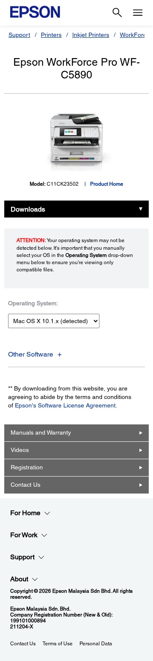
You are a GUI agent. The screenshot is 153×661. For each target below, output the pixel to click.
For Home (25, 513)
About (19, 579)
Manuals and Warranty (41, 432)
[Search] (117, 13)
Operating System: (33, 303)
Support (19, 34)
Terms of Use (57, 644)
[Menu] (137, 13)
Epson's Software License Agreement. (66, 405)
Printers (51, 34)
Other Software (30, 354)
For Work (23, 535)
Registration (27, 467)
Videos (20, 449)
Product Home (106, 184)
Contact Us (25, 484)
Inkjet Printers (90, 34)
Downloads (28, 209)
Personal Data (95, 644)
